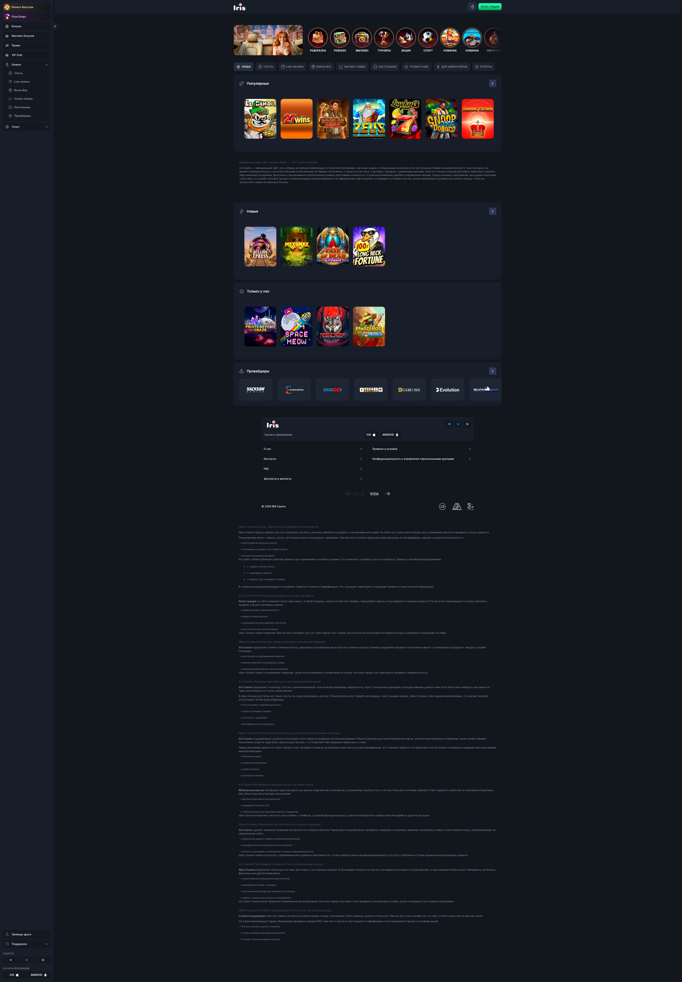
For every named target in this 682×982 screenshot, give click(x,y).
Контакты (270, 458)
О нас (267, 448)
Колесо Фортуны (22, 7)
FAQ (266, 468)
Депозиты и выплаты (277, 478)
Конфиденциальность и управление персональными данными (413, 458)
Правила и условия (384, 448)
